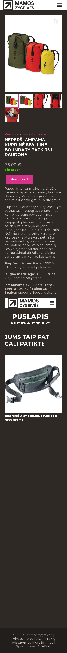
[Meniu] (59, 5)
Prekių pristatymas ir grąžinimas (33, 641)
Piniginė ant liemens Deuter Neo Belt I (31, 418)
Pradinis (11, 134)
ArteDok (44, 646)
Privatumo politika (27, 639)
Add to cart (19, 179)
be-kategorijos (35, 134)
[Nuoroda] (18, 5)
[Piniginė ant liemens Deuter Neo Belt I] (33, 357)
